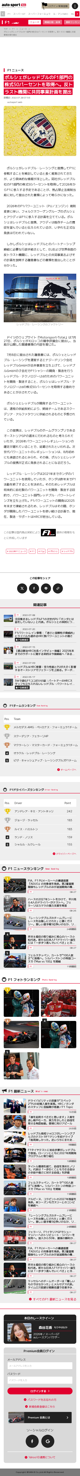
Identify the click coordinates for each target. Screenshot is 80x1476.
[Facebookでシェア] (34, 588)
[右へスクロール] (77, 13)
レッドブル (68, 551)
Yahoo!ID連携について (42, 1457)
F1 (9, 13)
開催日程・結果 (52, 22)
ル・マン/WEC (60, 13)
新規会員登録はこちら (42, 1406)
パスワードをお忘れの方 (42, 1399)
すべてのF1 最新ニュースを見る (54, 1299)
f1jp (42, 551)
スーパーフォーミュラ (39, 13)
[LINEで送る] (46, 588)
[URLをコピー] (58, 588)
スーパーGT (19, 13)
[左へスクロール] (3, 13)
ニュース (34, 22)
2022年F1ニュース (17, 551)
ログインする (38, 1391)
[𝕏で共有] (22, 588)
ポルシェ (54, 551)
